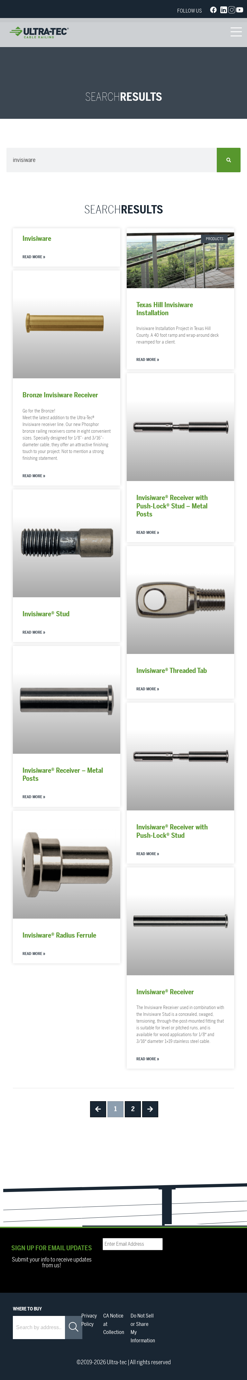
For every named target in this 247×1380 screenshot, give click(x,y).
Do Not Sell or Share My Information (143, 1328)
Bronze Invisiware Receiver (60, 395)
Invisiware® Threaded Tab (171, 671)
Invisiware (37, 238)
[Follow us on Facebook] (213, 11)
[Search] (229, 160)
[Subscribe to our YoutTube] (240, 11)
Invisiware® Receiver (165, 992)
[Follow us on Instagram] (232, 11)
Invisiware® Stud (46, 614)
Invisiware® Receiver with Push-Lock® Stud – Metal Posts (172, 506)
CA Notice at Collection (113, 1324)
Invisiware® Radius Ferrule (59, 935)
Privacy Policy (89, 1320)
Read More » (34, 257)
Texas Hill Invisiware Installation (164, 309)
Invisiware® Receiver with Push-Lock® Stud (172, 831)
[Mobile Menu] (236, 32)
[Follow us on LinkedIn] (224, 11)
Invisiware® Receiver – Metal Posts (63, 774)
